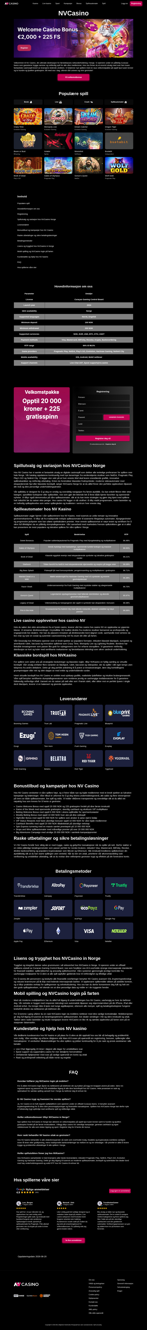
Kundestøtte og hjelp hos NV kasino (32, 257)
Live (56, 102)
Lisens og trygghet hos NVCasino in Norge (35, 246)
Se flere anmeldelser (73, 1240)
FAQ (19, 262)
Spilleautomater (117, 102)
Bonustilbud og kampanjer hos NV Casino (35, 230)
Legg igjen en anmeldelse (120, 1191)
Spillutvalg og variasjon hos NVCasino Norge (36, 219)
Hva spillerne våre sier (26, 267)
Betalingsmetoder (24, 241)
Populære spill (23, 203)
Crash (86, 102)
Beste (26, 102)
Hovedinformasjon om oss (28, 209)
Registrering (22, 214)
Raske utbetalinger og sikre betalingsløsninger (37, 235)
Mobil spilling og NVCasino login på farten (35, 251)
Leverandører (23, 225)
